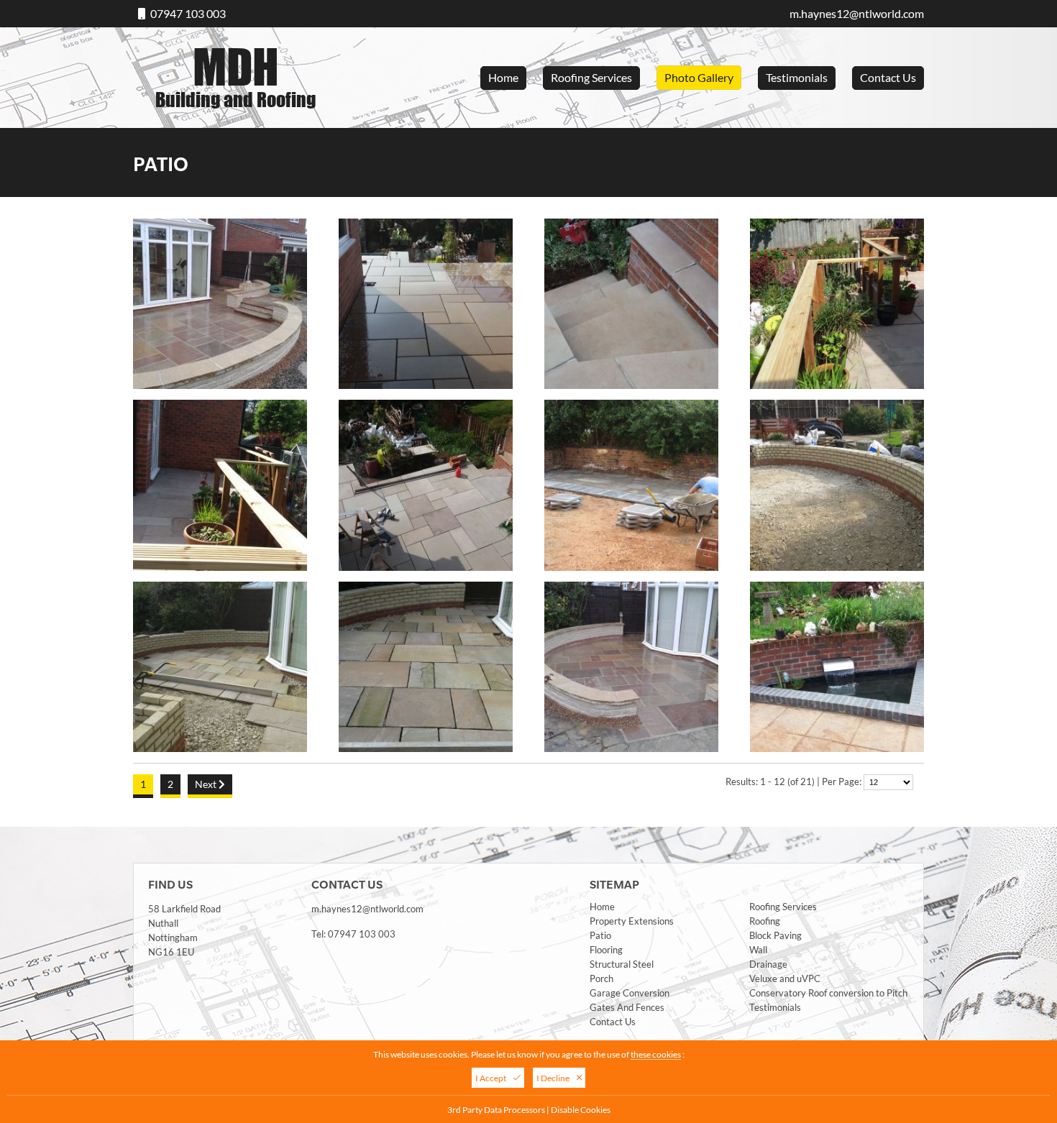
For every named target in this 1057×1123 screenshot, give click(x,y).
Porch (601, 978)
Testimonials (797, 77)
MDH (235, 73)
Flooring (606, 949)
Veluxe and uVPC (784, 978)
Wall (758, 949)
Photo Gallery (698, 77)
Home (503, 77)
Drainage (768, 964)
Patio (600, 935)
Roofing (764, 921)
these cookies (656, 1054)
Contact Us (888, 77)
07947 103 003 (188, 13)
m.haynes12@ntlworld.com (857, 13)
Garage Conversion (629, 993)
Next (207, 784)
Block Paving (775, 935)
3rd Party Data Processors (496, 1109)
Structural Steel (622, 964)
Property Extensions (632, 921)
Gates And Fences (627, 1007)
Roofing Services (591, 77)
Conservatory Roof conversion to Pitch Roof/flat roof (829, 993)
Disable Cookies (580, 1109)
